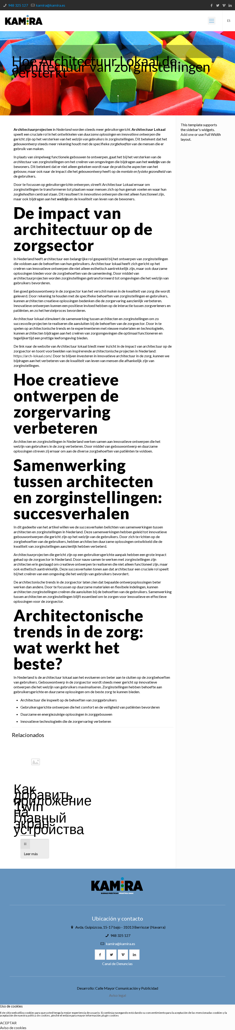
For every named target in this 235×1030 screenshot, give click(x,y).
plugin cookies (110, 1015)
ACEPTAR (8, 1023)
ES (228, 20)
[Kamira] (24, 20)
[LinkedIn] (230, 5)
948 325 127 (18, 5)
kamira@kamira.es (50, 5)
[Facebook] (211, 5)
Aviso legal (117, 995)
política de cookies (39, 1015)
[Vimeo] (224, 5)
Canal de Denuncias (117, 963)
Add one (187, 134)
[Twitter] (217, 5)
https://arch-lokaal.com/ (32, 356)
